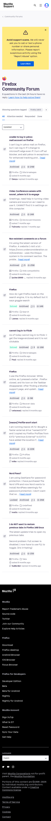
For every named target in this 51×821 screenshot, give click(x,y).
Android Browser (11, 655)
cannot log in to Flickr (20, 330)
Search (35, 5)
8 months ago (40, 278)
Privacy (6, 807)
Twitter (6, 618)
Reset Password (10, 727)
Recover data (28, 404)
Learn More (26, 64)
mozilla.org (8, 797)
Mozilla (9, 591)
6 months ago (32, 179)
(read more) (24, 259)
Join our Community (13, 623)
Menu (40, 5)
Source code (8, 614)
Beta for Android (11, 691)
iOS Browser (8, 660)
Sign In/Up (7, 717)
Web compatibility (31, 271)
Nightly (6, 696)
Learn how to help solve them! (24, 97)
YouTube (8, 767)
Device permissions (31, 220)
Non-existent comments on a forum (27, 238)
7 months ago (34, 227)
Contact (6, 817)
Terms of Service (11, 802)
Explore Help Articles (13, 628)
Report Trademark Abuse (15, 609)
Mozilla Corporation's (19, 773)
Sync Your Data (10, 732)
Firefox (15, 172)
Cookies (6, 812)
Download (7, 645)
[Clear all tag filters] (46, 110)
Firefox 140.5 (35, 110)
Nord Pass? (15, 473)
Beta (4, 686)
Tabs (24, 559)
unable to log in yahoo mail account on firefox (21, 139)
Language (6, 753)
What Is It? (8, 722)
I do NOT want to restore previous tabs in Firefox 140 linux (26, 526)
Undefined (27, 505)
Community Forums (14, 16)
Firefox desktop (10, 650)
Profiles (26, 455)
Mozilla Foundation (24, 776)
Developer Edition (11, 681)
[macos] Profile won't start (23, 422)
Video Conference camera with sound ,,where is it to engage (25, 193)
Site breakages (29, 172)
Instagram (13, 767)
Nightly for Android (12, 701)
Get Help (6, 737)
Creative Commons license (20, 788)
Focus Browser (10, 664)
